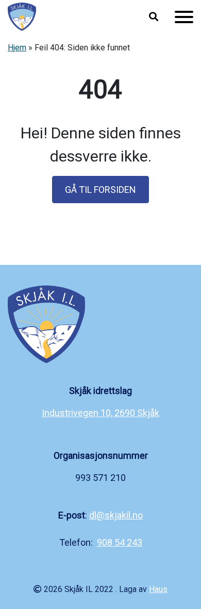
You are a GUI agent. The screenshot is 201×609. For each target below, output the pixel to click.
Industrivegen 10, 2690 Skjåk (100, 412)
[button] (153, 17)
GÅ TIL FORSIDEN (100, 189)
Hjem (17, 47)
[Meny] (184, 17)
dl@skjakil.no (116, 515)
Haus (158, 589)
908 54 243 (119, 542)
